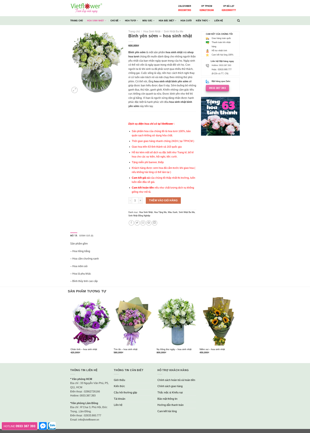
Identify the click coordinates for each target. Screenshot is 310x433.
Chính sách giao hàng (170, 386)
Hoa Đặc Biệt (166, 20)
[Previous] (70, 330)
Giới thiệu (119, 380)
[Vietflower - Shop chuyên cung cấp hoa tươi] (86, 8)
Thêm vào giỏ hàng (163, 200)
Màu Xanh (172, 212)
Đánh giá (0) (86, 235)
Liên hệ (218, 20)
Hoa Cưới (186, 20)
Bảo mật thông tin (167, 398)
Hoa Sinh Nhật (95, 20)
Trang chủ (76, 20)
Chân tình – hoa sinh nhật (84, 349)
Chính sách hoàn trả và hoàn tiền (176, 380)
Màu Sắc (147, 20)
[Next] (239, 330)
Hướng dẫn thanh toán (170, 405)
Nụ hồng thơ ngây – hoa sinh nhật (174, 349)
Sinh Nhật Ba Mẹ (173, 31)
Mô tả (73, 235)
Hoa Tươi (130, 20)
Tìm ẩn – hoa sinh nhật (125, 349)
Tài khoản (119, 398)
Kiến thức (202, 20)
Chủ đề (114, 20)
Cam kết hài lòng (167, 411)
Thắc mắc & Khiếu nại (170, 392)
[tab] (73, 236)
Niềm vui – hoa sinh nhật (212, 349)
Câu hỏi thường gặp (125, 392)
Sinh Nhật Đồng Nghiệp (139, 215)
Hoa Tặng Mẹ (160, 212)
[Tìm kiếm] (238, 20)
